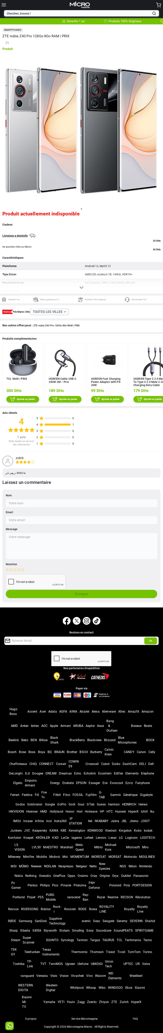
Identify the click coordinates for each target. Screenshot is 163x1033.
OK (150, 640)
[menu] (4, 4)
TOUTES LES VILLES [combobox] (48, 312)
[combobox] (78, 13)
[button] (12, 30)
